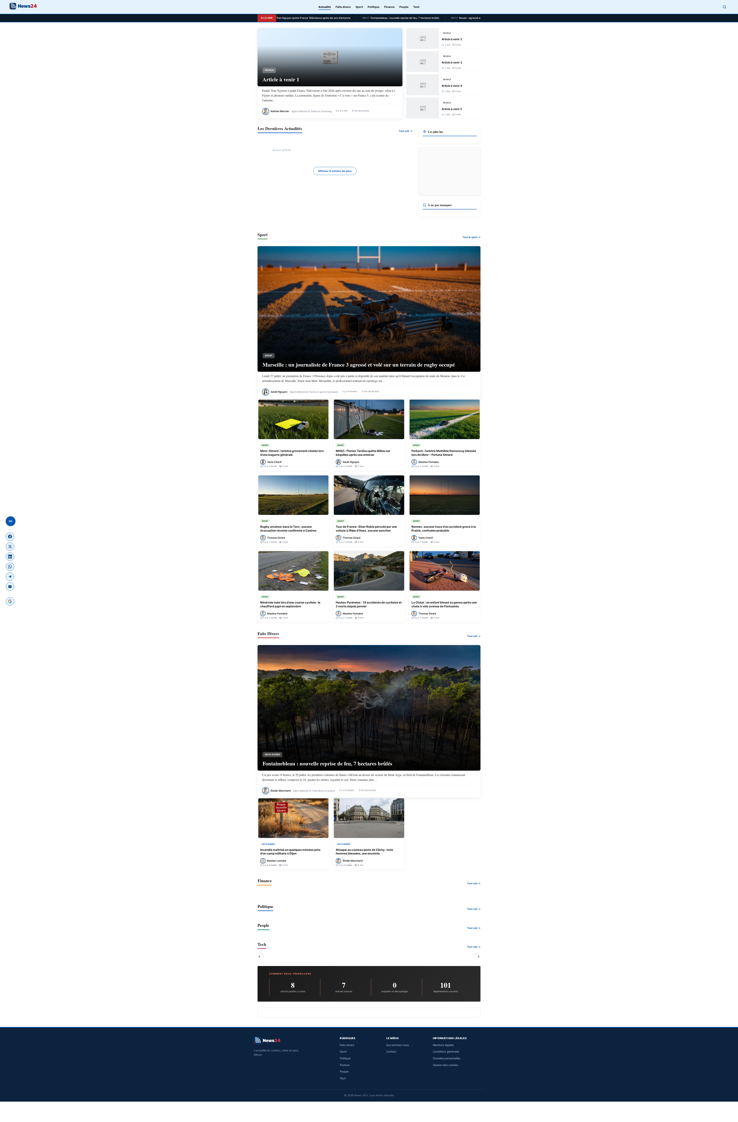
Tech (416, 6)
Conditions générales (446, 1051)
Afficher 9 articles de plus (335, 171)
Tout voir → (405, 131)
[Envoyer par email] (10, 586)
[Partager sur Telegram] (10, 576)
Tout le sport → (471, 237)
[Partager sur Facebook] (10, 536)
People (403, 6)
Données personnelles (446, 1058)
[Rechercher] (724, 7)
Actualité (324, 6)
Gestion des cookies (445, 1065)
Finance (389, 6)
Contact (391, 1051)
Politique (373, 6)
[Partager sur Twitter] (10, 546)
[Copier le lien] (10, 521)
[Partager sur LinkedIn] (10, 556)
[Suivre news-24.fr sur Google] (10, 601)
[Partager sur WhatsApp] (10, 566)
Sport (359, 6)
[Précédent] (259, 956)
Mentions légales (443, 1045)
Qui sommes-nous (397, 1045)
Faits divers (343, 6)
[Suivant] (478, 956)
